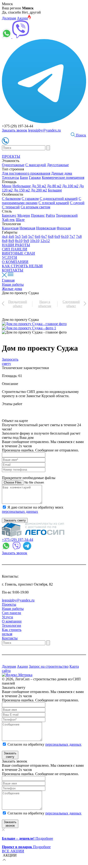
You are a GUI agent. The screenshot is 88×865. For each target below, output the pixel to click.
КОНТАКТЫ (12, 270)
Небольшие (21, 186)
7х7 (72, 236)
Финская (64, 228)
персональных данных (20, 511)
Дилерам (9, 18)
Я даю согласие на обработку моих (32, 509)
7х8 (79, 236)
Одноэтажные (13, 165)
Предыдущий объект (17, 304)
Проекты (9, 604)
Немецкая (27, 228)
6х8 (51, 236)
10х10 (34, 241)
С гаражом (30, 199)
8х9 (11, 241)
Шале (20, 220)
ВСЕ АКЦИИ (13, 851)
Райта (50, 215)
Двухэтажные (58, 165)
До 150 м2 (22, 190)
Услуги (7, 617)
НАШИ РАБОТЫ (16, 245)
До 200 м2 (39, 190)
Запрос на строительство (49, 666)
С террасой (11, 207)
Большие (55, 190)
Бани (24, 178)
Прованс (38, 215)
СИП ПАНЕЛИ (14, 249)
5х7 (31, 236)
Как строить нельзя (11, 632)
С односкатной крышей (59, 199)
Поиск (80, 135)
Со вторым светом (35, 207)
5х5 (18, 236)
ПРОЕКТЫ (11, 156)
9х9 (26, 241)
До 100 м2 (70, 186)
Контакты (10, 638)
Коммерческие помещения (63, 178)
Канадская (10, 228)
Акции (22, 18)
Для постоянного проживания (26, 173)
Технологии (11, 625)
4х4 (5, 236)
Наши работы (13, 609)
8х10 (19, 241)
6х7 (44, 236)
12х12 (45, 241)
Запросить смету (10, 361)
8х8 (5, 241)
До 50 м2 (39, 186)
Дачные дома (61, 173)
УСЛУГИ (9, 258)
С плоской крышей (53, 203)
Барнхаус (9, 215)
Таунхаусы (10, 178)
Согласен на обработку (44, 744)
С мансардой (35, 165)
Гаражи (35, 178)
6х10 (65, 236)
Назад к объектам (44, 304)
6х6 (37, 236)
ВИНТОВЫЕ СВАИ (18, 253)
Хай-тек (8, 220)
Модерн (23, 215)
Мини (6, 186)
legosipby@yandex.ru (44, 130)
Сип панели (11, 613)
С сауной (77, 203)
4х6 (11, 236)
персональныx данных (63, 813)
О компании (12, 621)
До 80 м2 (54, 186)
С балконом (11, 199)
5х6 (24, 236)
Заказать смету (15, 520)
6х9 (57, 236)
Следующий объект (71, 304)
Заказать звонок (14, 130)
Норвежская (46, 228)
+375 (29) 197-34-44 (17, 540)
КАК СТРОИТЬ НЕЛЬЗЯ (22, 266)
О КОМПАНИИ (15, 262)
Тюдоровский (67, 215)
